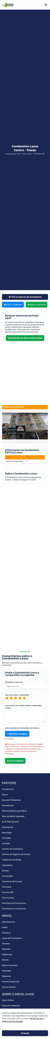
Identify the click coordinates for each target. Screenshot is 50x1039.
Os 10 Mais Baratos (10, 822)
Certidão (6, 843)
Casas (4, 927)
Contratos (6, 887)
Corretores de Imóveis (12, 881)
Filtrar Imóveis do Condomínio (26, 297)
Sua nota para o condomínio (17, 695)
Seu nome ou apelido (14, 682)
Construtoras (8, 898)
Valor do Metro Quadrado (13, 816)
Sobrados (6, 949)
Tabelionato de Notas (11, 860)
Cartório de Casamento (12, 849)
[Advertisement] (25, 512)
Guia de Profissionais (11, 800)
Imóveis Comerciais (10, 981)
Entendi (25, 1033)
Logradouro (7, 865)
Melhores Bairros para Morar (14, 811)
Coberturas (7, 954)
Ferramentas (8, 805)
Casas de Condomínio (12, 938)
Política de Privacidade (12, 1021)
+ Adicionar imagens (17, 734)
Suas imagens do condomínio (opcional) (22, 728)
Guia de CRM (7, 892)
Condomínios (8, 789)
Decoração (7, 832)
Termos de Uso (36, 1018)
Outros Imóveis (9, 987)
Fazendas (6, 971)
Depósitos (6, 976)
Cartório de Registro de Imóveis (16, 854)
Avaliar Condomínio (37, 304)
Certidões (6, 838)
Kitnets (5, 960)
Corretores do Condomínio (14, 908)
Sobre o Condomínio (14, 304)
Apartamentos (8, 922)
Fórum (5, 794)
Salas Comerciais (9, 965)
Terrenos (6, 943)
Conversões (7, 876)
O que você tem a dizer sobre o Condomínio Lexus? (23, 707)
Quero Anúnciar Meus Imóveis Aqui (25, 338)
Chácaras (6, 933)
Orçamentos (7, 827)
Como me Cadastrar (11, 1005)
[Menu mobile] (46, 4)
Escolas (5, 870)
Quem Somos (8, 1000)
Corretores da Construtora (14, 903)
